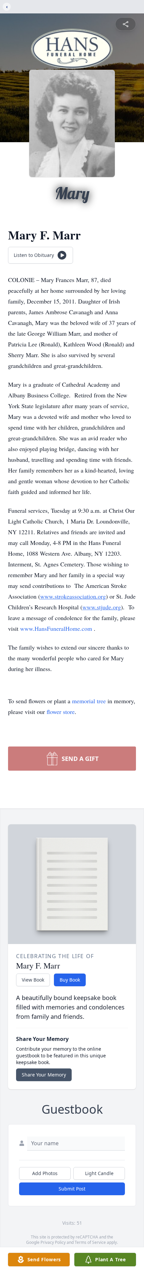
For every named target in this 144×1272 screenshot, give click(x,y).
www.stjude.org (101, 607)
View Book (33, 980)
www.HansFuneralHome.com (56, 628)
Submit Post (72, 1188)
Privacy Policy (53, 1242)
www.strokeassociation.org (73, 596)
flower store (61, 712)
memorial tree (89, 701)
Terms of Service (90, 1242)
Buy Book (70, 980)
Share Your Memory (44, 1074)
